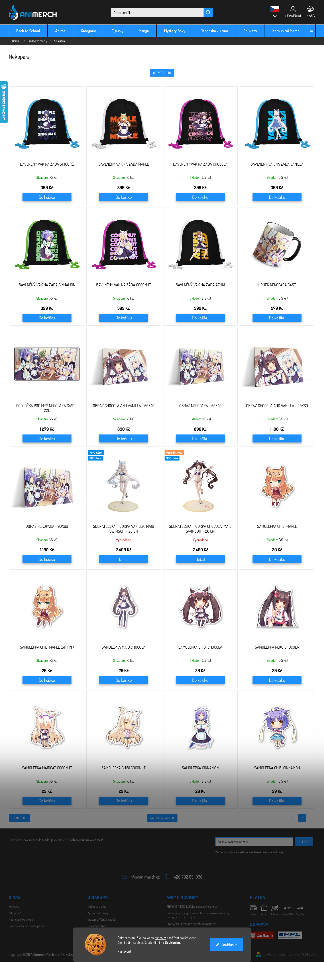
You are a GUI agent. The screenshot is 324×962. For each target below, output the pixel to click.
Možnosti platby (97, 906)
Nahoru (21, 818)
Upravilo (302, 954)
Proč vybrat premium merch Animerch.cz (191, 923)
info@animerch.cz (145, 877)
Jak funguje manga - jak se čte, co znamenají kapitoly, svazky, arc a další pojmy (198, 915)
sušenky (160, 938)
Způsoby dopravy (98, 913)
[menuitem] (28, 30)
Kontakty (14, 906)
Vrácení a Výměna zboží (102, 919)
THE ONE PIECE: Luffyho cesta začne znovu (192, 906)
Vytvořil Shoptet (276, 954)
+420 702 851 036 (187, 877)
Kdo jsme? (15, 913)
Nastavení (124, 951)
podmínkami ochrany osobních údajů (265, 852)
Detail (123, 559)
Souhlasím (229, 944)
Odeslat (304, 842)
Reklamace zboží (97, 926)
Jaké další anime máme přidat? (27, 926)
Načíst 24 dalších (162, 818)
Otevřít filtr (162, 73)
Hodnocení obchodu (21, 919)
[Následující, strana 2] (302, 818)
